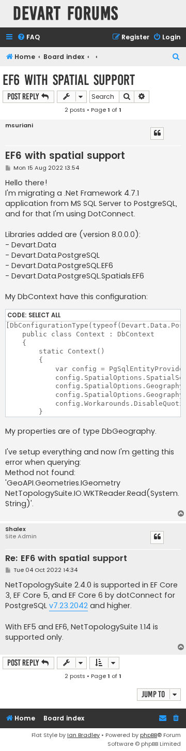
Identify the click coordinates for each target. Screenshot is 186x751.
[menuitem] (28, 38)
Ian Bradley (83, 735)
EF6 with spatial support (69, 80)
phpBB (148, 735)
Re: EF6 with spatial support (66, 558)
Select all (44, 315)
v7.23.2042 (68, 605)
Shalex (15, 529)
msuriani (19, 125)
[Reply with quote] (157, 133)
